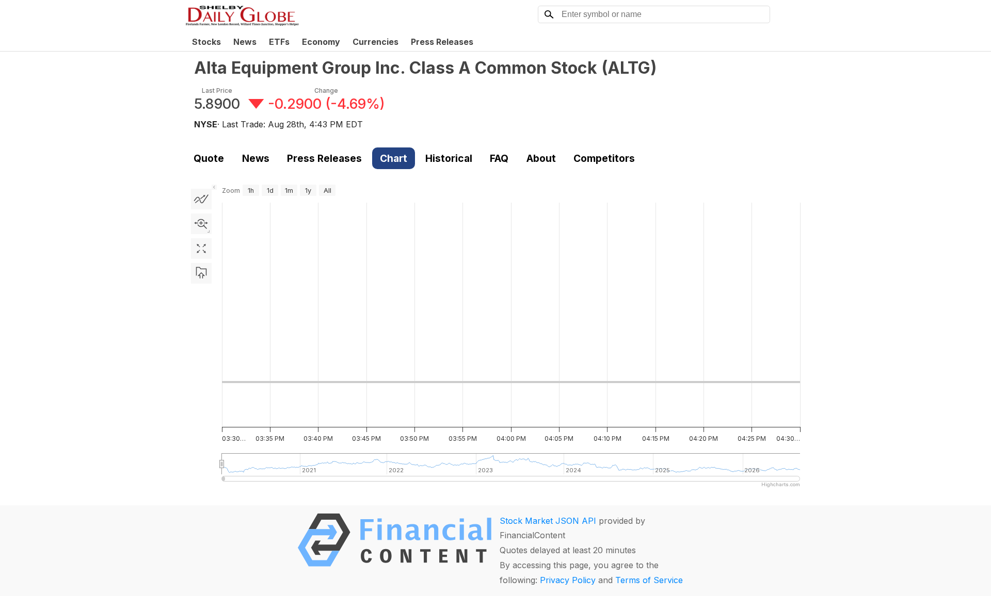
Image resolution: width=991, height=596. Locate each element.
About (541, 158)
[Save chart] (201, 273)
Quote (209, 158)
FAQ (499, 158)
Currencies (375, 42)
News (245, 42)
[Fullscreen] (201, 248)
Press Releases (442, 42)
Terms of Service (649, 580)
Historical (448, 158)
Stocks (206, 42)
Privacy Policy (568, 580)
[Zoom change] (201, 223)
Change (326, 90)
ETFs (279, 42)
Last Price (217, 90)
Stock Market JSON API (548, 521)
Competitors (604, 158)
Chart (393, 158)
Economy (321, 42)
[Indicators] (201, 199)
